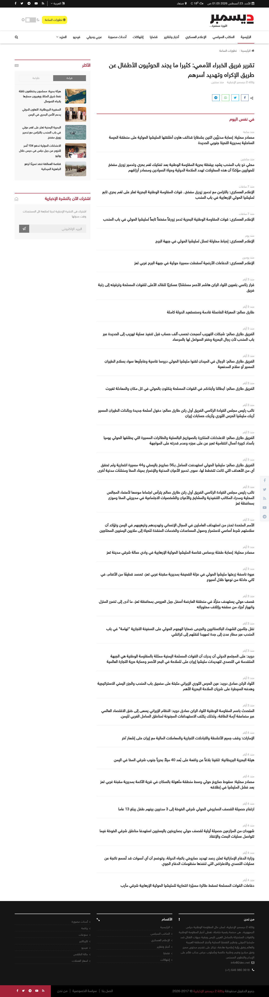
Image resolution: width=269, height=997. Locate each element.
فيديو (76, 37)
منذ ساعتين (247, 159)
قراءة (70, 78)
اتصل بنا (107, 991)
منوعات (83, 935)
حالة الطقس (80, 954)
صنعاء (180, 3)
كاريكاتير (83, 941)
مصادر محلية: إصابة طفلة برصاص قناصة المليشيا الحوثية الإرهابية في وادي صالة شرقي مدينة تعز (180, 552)
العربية (57, 3)
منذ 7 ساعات (246, 187)
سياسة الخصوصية (85, 991)
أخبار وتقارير (171, 37)
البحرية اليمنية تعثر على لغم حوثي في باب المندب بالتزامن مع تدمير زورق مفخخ (41, 132)
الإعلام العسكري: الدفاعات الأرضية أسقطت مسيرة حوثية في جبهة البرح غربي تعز (194, 262)
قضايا (154, 37)
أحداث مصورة (117, 37)
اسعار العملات (80, 961)
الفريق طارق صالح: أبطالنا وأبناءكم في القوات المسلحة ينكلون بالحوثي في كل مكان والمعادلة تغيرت (180, 388)
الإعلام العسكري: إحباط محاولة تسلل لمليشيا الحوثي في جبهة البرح (205, 241)
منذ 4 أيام (248, 733)
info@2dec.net (240, 963)
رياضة (84, 928)
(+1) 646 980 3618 (237, 970)
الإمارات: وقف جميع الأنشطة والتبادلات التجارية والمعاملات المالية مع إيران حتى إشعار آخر (188, 738)
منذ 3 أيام (248, 279)
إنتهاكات (138, 37)
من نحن (62, 991)
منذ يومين (248, 258)
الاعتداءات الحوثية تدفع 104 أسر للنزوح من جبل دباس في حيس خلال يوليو (40, 151)
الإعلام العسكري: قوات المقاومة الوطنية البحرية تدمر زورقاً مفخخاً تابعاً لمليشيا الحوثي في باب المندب (178, 219)
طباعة (36, 78)
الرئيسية (246, 37)
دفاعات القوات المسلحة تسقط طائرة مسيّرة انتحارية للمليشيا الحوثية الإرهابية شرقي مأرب (187, 885)
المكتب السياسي (224, 37)
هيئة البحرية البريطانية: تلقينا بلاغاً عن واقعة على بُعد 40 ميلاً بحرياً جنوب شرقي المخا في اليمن (184, 759)
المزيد (63, 37)
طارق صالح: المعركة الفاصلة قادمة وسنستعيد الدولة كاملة (210, 312)
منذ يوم (249, 236)
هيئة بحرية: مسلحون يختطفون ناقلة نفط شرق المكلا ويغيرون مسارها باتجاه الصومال (40, 96)
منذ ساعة (248, 132)
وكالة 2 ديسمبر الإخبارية (208, 991)
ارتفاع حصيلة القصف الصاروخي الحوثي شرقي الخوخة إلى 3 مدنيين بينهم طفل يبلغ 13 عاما (186, 809)
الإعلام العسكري (195, 37)
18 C (194, 3)
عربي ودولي (94, 37)
